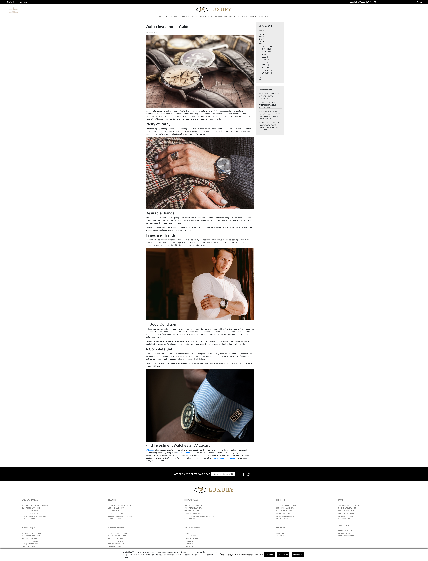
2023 (261, 41)
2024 (261, 39)
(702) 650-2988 (118, 513)
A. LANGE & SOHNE (191, 538)
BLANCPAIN (188, 544)
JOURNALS (280, 536)
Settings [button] (269, 555)
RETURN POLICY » (344, 533)
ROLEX (186, 533)
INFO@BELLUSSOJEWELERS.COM (120, 516)
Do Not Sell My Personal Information (247, 555)
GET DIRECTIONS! (28, 519)
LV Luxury (150, 450)
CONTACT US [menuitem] (264, 17)
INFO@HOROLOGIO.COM (285, 516)
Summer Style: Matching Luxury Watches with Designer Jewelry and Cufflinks (269, 126)
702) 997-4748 (33, 541)
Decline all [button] (298, 555)
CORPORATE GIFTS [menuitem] (231, 17)
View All (262, 30)
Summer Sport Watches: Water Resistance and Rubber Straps (269, 105)
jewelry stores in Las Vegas (223, 458)
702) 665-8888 (33, 513)
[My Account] (421, 2)
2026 (261, 34)
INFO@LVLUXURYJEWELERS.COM (34, 516)
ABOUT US (280, 533)
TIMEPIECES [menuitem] (184, 17)
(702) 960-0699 (195, 513)
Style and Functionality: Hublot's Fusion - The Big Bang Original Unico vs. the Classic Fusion (270, 115)
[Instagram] (249, 474)
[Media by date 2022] (263, 34)
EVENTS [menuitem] (244, 17)
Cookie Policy (226, 555)
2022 (260, 44)
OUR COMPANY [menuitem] (216, 17)
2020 (261, 79)
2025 (261, 37)
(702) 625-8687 (349, 513)
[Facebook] (243, 474)
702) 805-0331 (118, 541)
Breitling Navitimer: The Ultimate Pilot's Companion (269, 96)
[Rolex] (414, 9)
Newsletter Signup (221, 474)
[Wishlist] (418, 2)
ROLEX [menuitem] (161, 17)
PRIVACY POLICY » (345, 530)
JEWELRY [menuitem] (194, 17)
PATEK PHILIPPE (190, 536)
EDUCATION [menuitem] (253, 17)
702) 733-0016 (287, 513)
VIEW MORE (188, 546)
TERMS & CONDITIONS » (347, 536)
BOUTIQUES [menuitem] (204, 17)
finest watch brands (185, 452)
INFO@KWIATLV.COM (345, 516)
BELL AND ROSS (190, 541)
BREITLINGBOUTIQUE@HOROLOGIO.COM (199, 516)
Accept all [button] (283, 555)
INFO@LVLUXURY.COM (30, 544)
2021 (260, 77)
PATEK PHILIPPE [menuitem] (172, 17)
